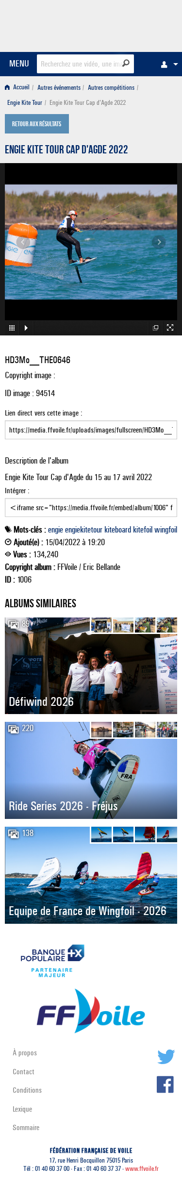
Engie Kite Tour (24, 103)
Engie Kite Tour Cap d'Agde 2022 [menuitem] (88, 103)
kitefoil (142, 529)
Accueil (21, 87)
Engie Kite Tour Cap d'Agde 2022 (66, 151)
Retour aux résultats (36, 124)
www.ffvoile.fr (142, 1169)
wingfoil (165, 529)
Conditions (27, 1090)
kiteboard (117, 529)
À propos (25, 1052)
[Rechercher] (126, 63)
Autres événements (59, 87)
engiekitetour (83, 529)
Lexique (22, 1109)
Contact (23, 1071)
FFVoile (131, 24)
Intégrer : (17, 490)
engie (55, 529)
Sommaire (26, 1127)
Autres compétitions (111, 87)
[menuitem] (167, 64)
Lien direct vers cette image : (44, 412)
